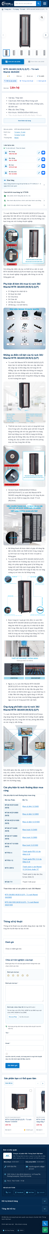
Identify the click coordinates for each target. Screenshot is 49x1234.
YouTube (31, 1192)
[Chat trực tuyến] (45, 1230)
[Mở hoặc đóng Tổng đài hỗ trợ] (44, 1208)
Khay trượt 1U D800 (29, 837)
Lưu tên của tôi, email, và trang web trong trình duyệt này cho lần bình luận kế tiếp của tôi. (23, 1058)
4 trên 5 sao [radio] (24, 976)
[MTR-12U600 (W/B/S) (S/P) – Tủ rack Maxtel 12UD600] (19, 1102)
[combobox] (25, 3)
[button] (42, 17)
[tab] (13, 61)
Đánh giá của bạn (13, 972)
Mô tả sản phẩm (11, 81)
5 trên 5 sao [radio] (28, 976)
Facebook (20, 1192)
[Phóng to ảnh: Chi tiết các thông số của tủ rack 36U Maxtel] (24, 402)
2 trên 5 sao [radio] (14, 976)
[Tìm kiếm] (38, 3)
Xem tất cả (8, 1083)
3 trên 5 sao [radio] (19, 976)
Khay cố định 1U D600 (30, 806)
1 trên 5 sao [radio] (9, 976)
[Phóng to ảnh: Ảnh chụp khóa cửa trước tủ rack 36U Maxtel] (24, 245)
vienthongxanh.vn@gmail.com (37, 1168)
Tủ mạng (17, 135)
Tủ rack (22, 135)
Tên (7, 1033)
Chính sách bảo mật (8, 1224)
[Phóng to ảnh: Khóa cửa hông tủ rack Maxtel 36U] (24, 466)
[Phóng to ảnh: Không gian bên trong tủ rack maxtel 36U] (24, 524)
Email (7, 1043)
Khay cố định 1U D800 (30, 814)
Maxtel (16, 137)
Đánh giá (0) (42, 81)
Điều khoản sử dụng (21, 1224)
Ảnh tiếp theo (45, 35)
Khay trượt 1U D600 (29, 830)
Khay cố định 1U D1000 (31, 822)
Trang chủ (7, 9)
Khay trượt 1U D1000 (30, 845)
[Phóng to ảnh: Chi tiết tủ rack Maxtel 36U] (24, 596)
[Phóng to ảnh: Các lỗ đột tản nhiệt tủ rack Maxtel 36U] (24, 660)
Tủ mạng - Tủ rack (19, 9)
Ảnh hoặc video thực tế (21, 1007)
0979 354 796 (11, 1167)
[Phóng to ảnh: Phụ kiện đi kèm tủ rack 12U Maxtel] (24, 328)
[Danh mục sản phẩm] (44, 3)
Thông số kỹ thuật (27, 81)
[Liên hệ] (45, 1223)
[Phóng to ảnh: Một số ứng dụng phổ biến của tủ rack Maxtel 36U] (24, 746)
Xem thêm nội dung (24, 121)
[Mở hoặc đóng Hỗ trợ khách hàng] (44, 1201)
